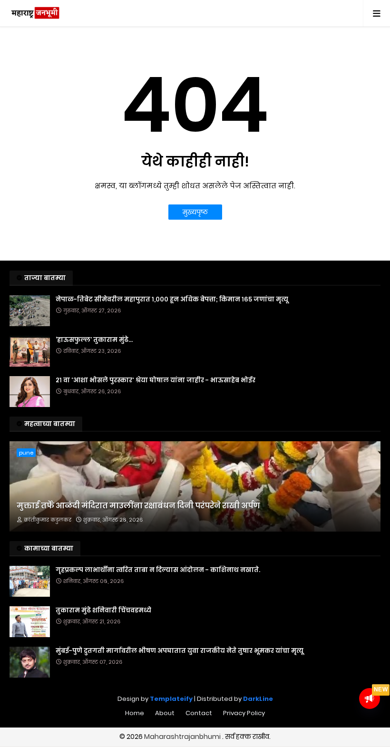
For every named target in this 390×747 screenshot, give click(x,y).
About (165, 713)
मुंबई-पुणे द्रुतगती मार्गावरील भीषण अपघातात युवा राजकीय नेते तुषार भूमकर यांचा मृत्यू (179, 651)
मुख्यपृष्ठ (195, 212)
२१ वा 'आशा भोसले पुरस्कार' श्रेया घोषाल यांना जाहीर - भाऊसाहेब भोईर (155, 380)
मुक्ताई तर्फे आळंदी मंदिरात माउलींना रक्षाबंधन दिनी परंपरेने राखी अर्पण (138, 506)
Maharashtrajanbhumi (183, 736)
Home (134, 713)
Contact (198, 713)
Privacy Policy (244, 713)
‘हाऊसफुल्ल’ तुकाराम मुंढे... (94, 340)
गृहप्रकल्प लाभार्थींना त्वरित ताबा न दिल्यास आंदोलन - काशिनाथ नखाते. (158, 570)
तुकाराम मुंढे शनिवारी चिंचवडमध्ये (103, 610)
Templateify (171, 698)
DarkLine (258, 698)
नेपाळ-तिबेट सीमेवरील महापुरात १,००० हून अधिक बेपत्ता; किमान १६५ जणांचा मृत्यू (172, 299)
